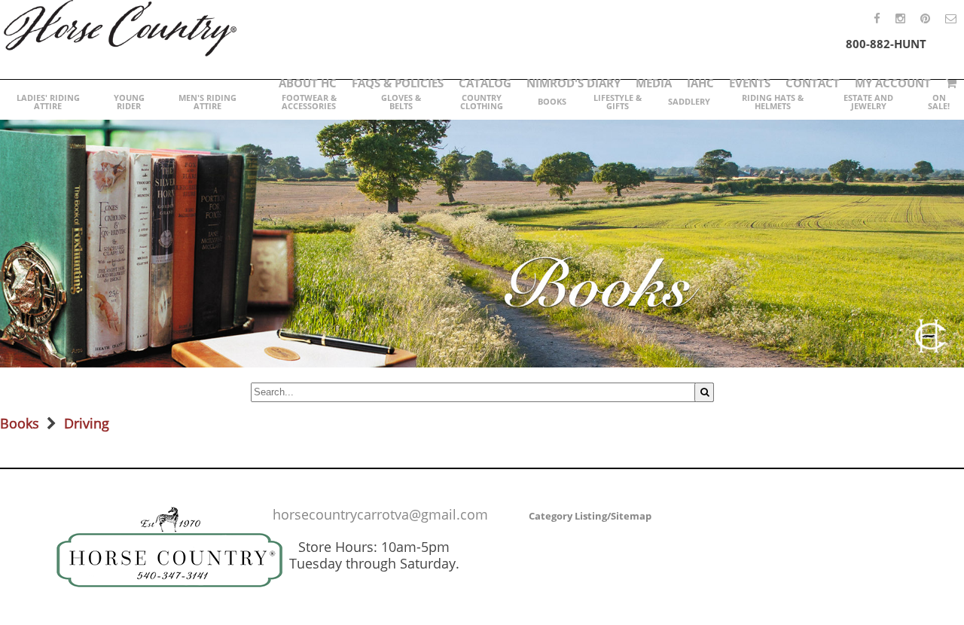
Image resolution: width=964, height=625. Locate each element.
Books (19, 423)
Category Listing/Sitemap (590, 516)
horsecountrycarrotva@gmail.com (380, 514)
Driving (86, 423)
